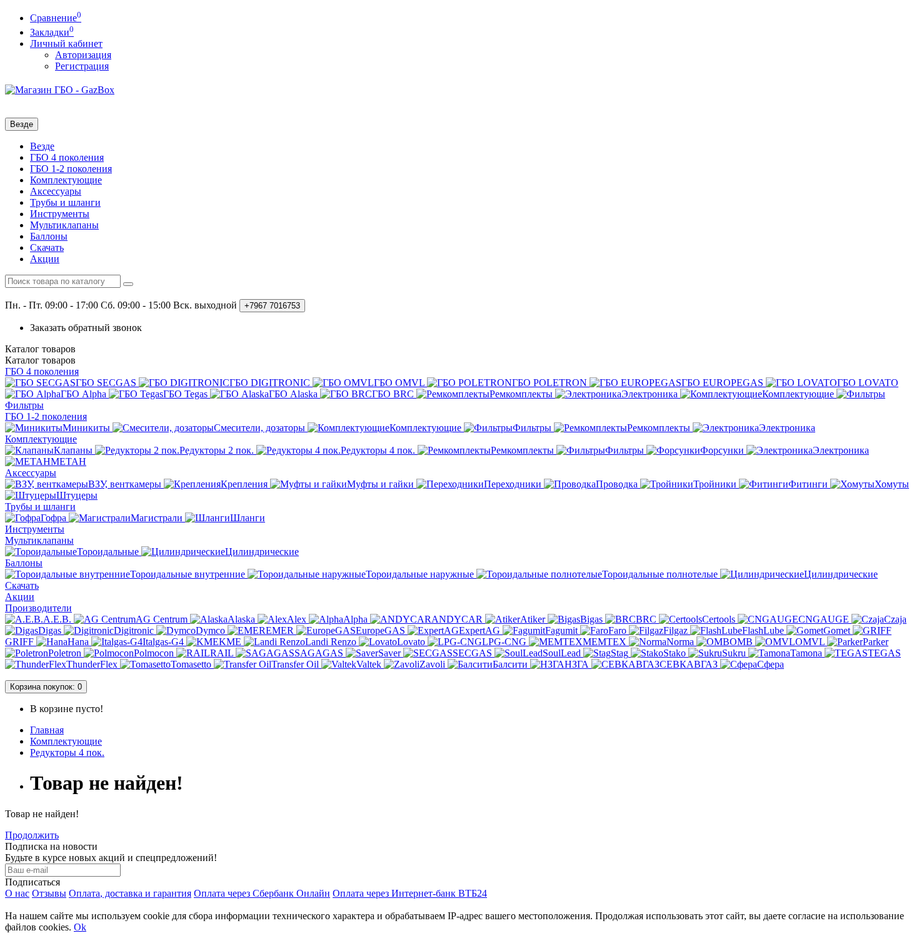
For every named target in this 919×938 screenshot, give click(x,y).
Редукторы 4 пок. (67, 752)
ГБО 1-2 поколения (71, 168)
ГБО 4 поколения (67, 157)
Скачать (47, 247)
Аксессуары (55, 191)
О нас (17, 893)
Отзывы (49, 893)
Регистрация (82, 66)
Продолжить (32, 835)
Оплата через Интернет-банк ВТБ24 (410, 893)
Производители (38, 608)
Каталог (40, 360)
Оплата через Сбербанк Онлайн (262, 893)
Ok (80, 927)
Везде (42, 146)
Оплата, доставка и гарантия (130, 893)
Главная (47, 730)
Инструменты (59, 213)
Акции (44, 258)
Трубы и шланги (65, 202)
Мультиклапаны (64, 225)
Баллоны (49, 236)
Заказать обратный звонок (86, 327)
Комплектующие (66, 180)
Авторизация (83, 54)
